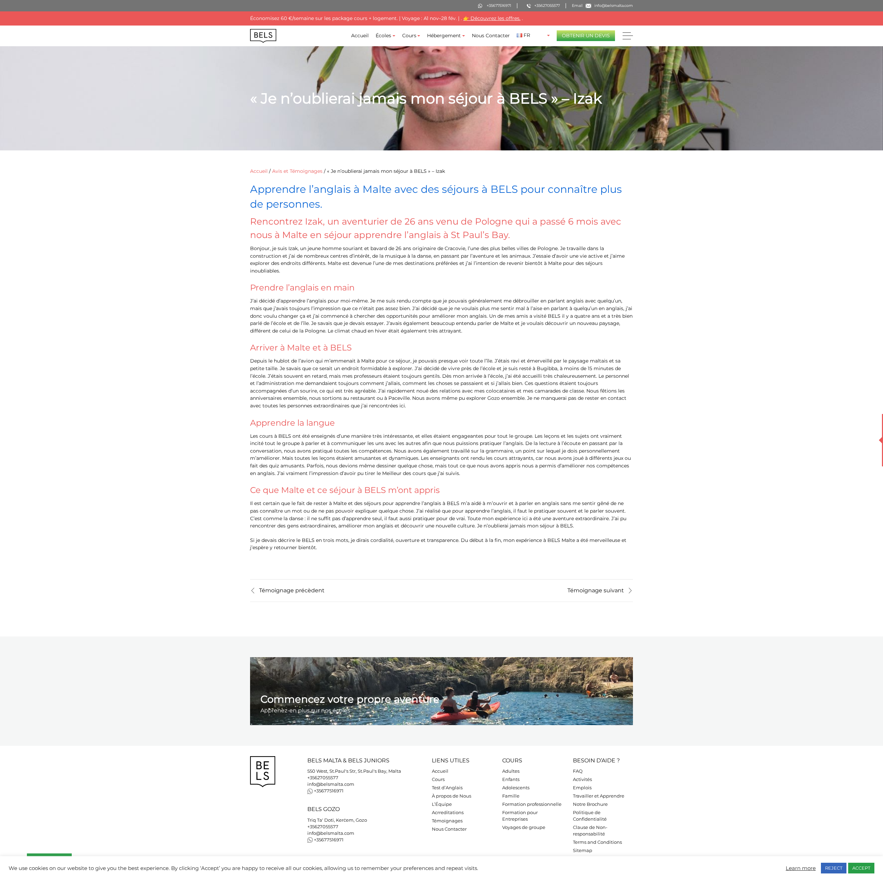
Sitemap (582, 850)
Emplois (582, 787)
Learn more (801, 868)
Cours (409, 35)
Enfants (510, 779)
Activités (582, 779)
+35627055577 (322, 777)
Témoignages (447, 820)
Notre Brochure (590, 804)
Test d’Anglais (447, 787)
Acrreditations (448, 812)
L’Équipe (442, 804)
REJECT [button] (833, 868)
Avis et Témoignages (297, 171)
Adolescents (515, 787)
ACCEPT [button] (861, 868)
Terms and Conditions (597, 842)
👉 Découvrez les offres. (491, 18)
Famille (510, 796)
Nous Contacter (491, 35)
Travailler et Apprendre (598, 796)
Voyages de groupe (523, 827)
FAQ (578, 771)
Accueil (360, 35)
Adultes (510, 771)
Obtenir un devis (586, 35)
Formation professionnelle (532, 804)
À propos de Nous (451, 796)
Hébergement (444, 35)
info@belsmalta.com (330, 784)
